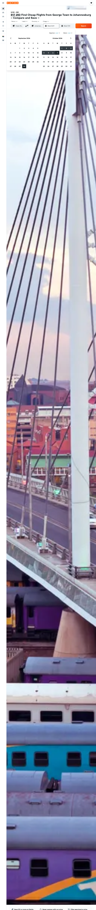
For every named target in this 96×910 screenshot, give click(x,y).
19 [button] (37, 57)
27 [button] (11, 66)
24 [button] (29, 62)
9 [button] (24, 53)
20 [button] (11, 62)
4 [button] (33, 48)
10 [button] (29, 53)
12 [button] (37, 53)
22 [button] (20, 62)
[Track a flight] (3, 26)
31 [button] (71, 66)
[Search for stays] (3, 12)
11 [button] (33, 53)
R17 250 (16, 14)
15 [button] (19, 57)
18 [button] (33, 57)
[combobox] (35, 21)
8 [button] (19, 53)
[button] (3, 3)
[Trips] (3, 31)
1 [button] (19, 48)
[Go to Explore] (3, 22)
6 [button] (10, 53)
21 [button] (15, 62)
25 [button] (33, 62)
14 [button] (15, 57)
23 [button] (24, 62)
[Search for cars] (3, 16)
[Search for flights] (3, 8)
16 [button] (24, 57)
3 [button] (28, 48)
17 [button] (28, 57)
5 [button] (37, 48)
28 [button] (15, 66)
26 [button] (38, 62)
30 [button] (24, 66)
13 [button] (10, 57)
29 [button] (20, 66)
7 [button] (15, 53)
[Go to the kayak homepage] (12, 3)
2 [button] (24, 48)
